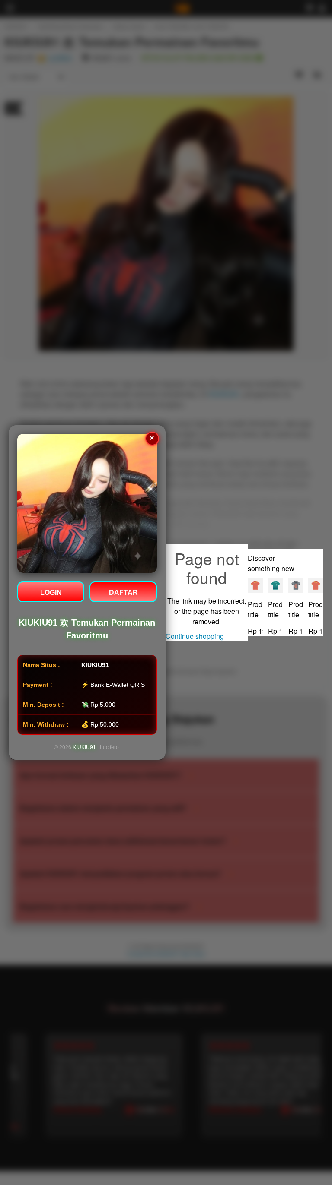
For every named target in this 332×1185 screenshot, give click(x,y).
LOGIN (51, 592)
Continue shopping (195, 636)
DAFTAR (123, 592)
